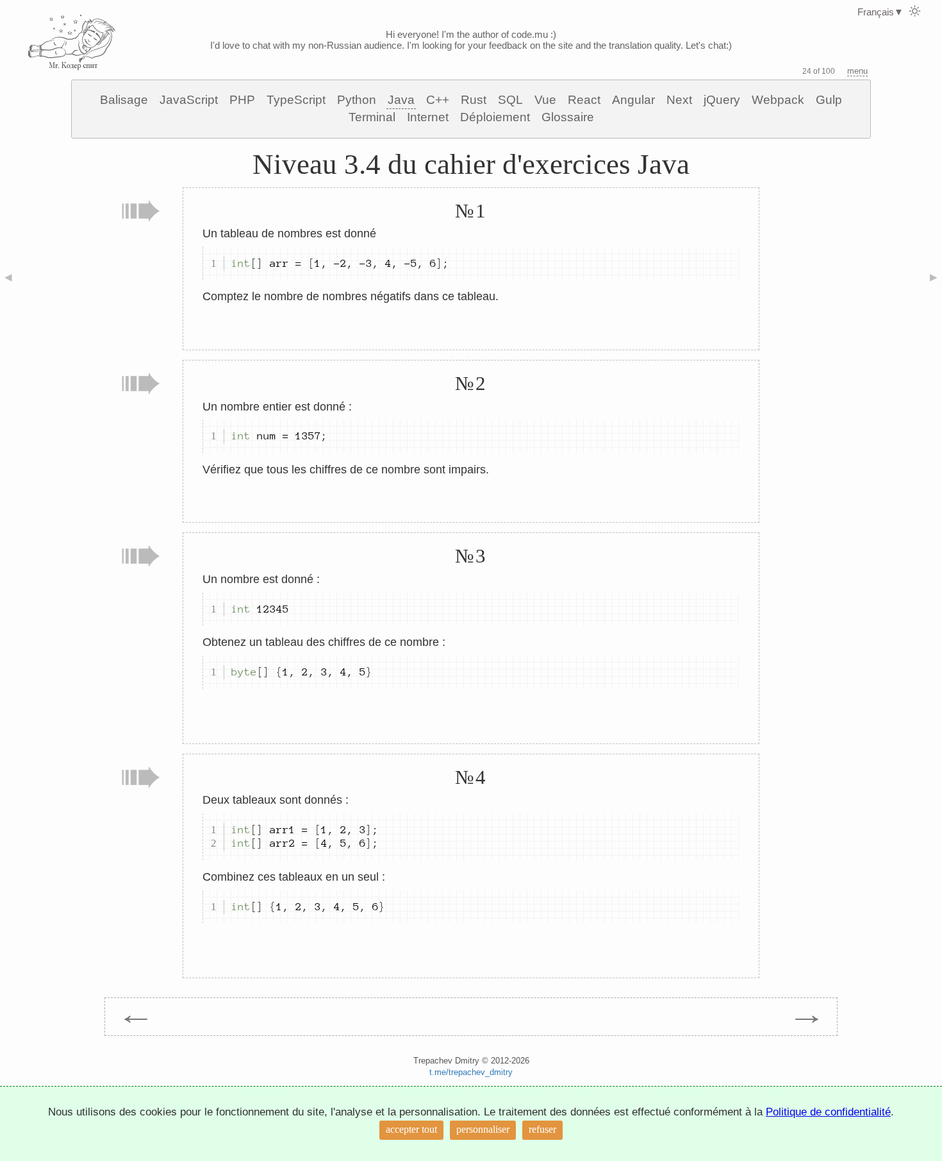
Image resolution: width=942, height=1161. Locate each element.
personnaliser (482, 1129)
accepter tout (411, 1129)
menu (857, 71)
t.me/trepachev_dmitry (471, 1072)
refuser (542, 1129)
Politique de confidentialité (828, 1112)
